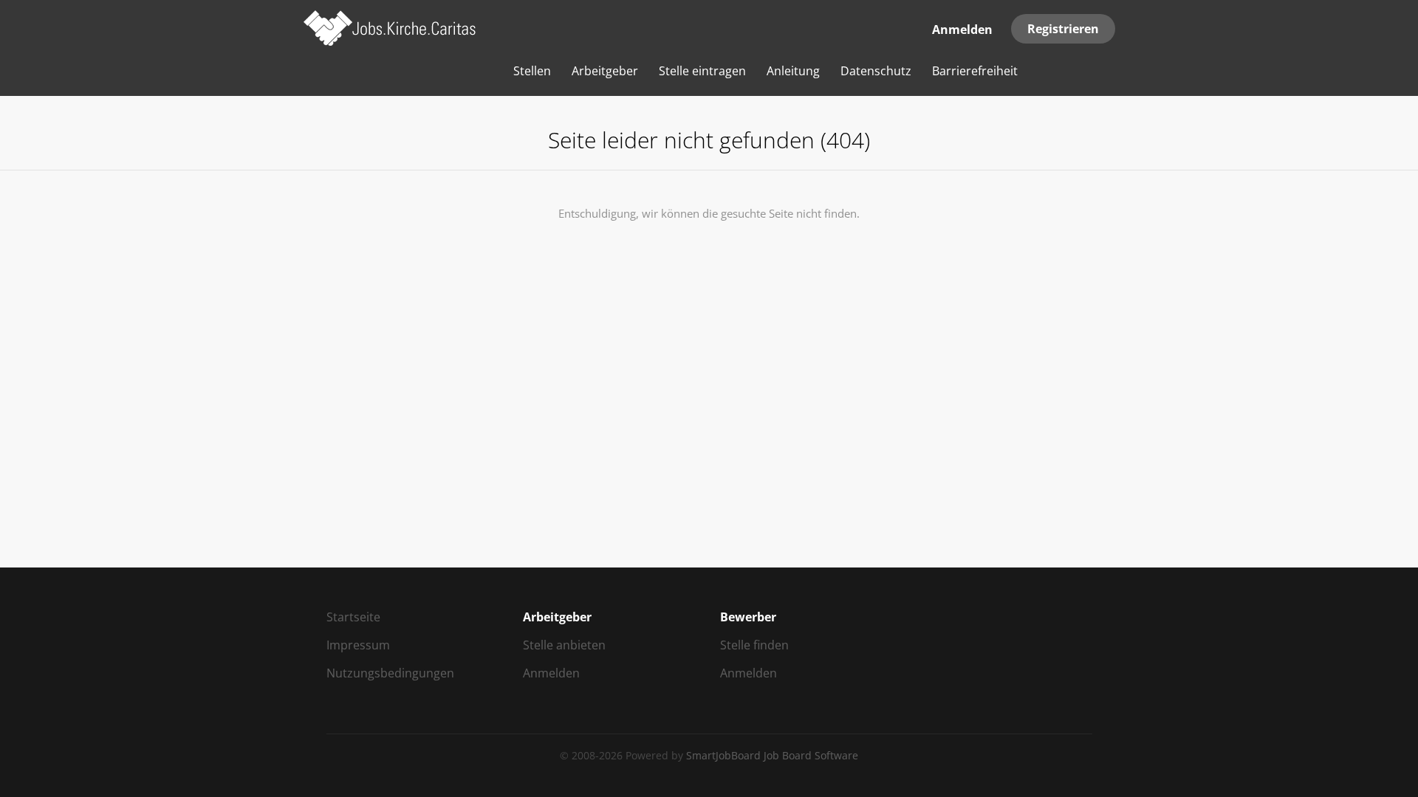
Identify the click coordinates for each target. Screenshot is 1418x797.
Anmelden (962, 29)
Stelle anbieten (564, 645)
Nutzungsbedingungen (390, 673)
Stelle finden (754, 645)
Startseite (353, 617)
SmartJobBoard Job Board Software (772, 755)
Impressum (358, 645)
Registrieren (1063, 29)
